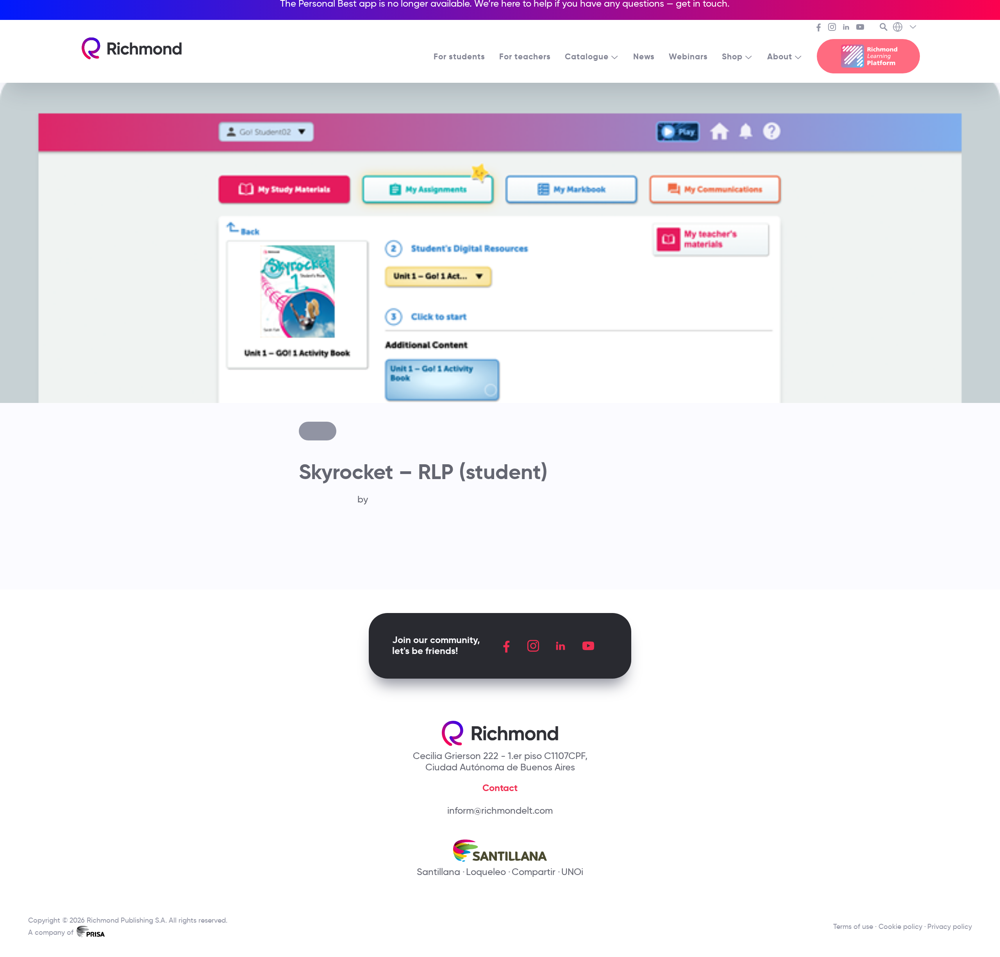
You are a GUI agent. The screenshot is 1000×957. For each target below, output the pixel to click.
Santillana (438, 871)
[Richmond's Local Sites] (905, 28)
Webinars (688, 57)
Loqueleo (486, 871)
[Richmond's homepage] (131, 48)
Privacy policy (949, 926)
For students (459, 57)
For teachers (525, 57)
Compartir (533, 871)
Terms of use (853, 926)
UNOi (572, 871)
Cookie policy (900, 926)
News (644, 57)
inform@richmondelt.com (500, 810)
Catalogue (587, 57)
